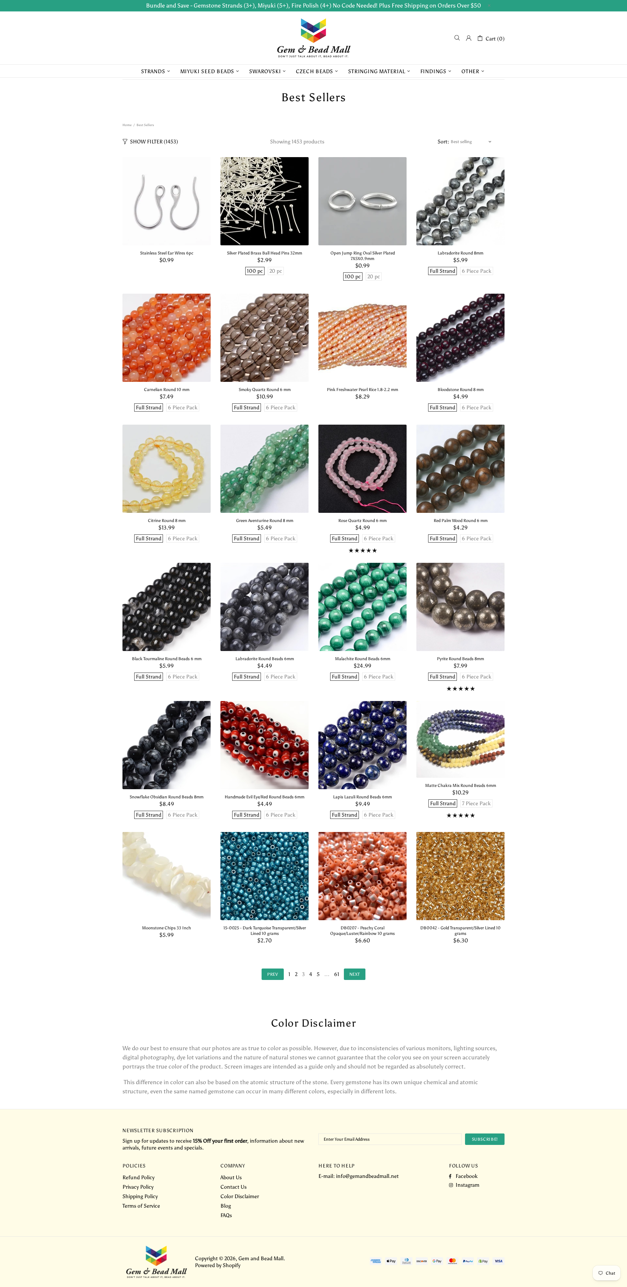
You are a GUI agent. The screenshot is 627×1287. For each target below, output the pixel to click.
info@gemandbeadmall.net (367, 1176)
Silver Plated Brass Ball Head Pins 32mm (264, 253)
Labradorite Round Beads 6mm (264, 658)
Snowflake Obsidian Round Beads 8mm (166, 796)
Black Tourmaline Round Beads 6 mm (166, 658)
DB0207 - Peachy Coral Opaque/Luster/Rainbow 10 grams (362, 930)
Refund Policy (138, 1177)
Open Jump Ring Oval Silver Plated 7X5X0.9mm (362, 256)
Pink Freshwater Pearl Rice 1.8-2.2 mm (362, 389)
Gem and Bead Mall (313, 37)
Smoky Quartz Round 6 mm (265, 389)
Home (127, 125)
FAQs (226, 1215)
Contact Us (233, 1187)
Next (354, 974)
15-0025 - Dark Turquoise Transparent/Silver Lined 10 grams (264, 930)
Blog (225, 1206)
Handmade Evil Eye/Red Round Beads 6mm (264, 796)
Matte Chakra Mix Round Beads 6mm (460, 785)
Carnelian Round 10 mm (166, 389)
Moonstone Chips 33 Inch (166, 927)
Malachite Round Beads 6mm (362, 658)
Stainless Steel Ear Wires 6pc (166, 253)
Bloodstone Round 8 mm (461, 389)
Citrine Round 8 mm (166, 520)
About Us (231, 1177)
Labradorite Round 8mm (460, 253)
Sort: (443, 141)
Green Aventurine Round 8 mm (264, 520)
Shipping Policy (140, 1196)
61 (336, 974)
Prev (272, 974)
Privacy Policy (137, 1187)
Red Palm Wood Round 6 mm (461, 520)
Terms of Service (141, 1206)
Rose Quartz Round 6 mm (362, 520)
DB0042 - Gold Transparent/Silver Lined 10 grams (460, 930)
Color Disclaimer (239, 1196)
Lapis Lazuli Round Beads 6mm (362, 796)
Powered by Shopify (217, 1265)
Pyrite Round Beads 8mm (460, 658)
